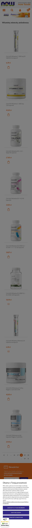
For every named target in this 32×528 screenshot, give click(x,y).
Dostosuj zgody (16, 512)
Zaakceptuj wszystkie (16, 517)
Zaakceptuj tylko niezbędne (16, 507)
